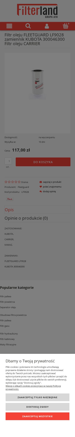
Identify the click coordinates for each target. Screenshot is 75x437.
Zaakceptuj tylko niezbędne (37, 397)
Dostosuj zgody (37, 406)
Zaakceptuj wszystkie (37, 416)
